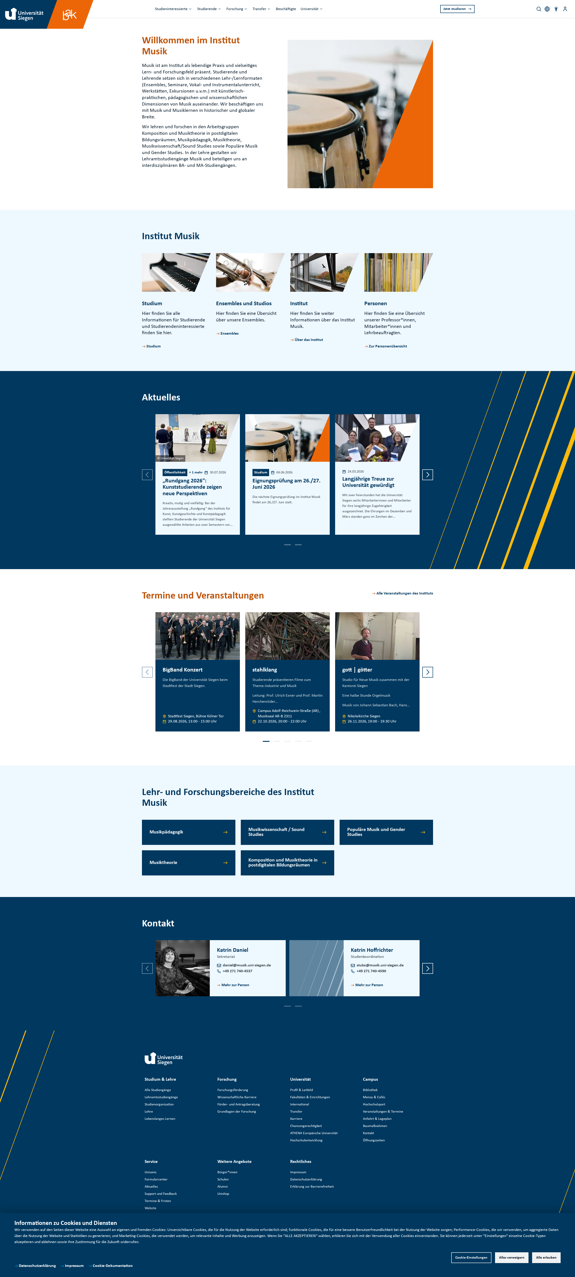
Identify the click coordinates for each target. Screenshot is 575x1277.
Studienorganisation (159, 1104)
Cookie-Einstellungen (471, 1257)
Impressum (74, 1266)
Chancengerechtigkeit (306, 1126)
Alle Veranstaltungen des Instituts (404, 593)
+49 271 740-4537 (237, 971)
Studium (153, 346)
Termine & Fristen (158, 1201)
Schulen (223, 1179)
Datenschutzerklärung (37, 1266)
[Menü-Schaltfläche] (565, 9)
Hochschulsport (374, 1104)
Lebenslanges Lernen (160, 1119)
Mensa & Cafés (374, 1097)
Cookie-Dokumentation (113, 1266)
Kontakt (368, 1133)
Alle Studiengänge (158, 1090)
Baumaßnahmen (375, 1126)
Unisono (150, 1172)
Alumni (222, 1187)
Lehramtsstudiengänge (161, 1097)
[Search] (539, 9)
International (299, 1104)
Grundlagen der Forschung (236, 1112)
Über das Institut (309, 340)
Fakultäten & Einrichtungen (310, 1097)
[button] (556, 9)
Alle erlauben (546, 1257)
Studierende (207, 9)
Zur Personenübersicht (388, 346)
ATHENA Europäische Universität (314, 1133)
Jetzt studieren (454, 9)
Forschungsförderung (232, 1090)
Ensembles (230, 333)
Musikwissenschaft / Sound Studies (276, 832)
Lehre (149, 1112)
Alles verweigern (511, 1257)
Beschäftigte (286, 9)
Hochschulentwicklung (306, 1140)
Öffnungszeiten (374, 1140)
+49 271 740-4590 (371, 971)
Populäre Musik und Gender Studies (376, 832)
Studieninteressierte (171, 9)
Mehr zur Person (235, 985)
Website (150, 1208)
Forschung (234, 9)
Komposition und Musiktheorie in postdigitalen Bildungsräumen (283, 863)
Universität (309, 9)
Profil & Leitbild (301, 1090)
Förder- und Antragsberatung (238, 1104)
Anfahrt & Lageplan (377, 1119)
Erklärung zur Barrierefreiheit (312, 1187)
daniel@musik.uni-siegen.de (247, 965)
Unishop (223, 1194)
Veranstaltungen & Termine (383, 1112)
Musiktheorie (163, 862)
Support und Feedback (161, 1194)
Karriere (296, 1119)
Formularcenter (156, 1179)
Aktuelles (151, 1187)
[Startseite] (164, 1058)
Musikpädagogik (166, 832)
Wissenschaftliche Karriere (237, 1097)
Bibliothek (370, 1090)
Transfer (259, 9)
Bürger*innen (227, 1172)
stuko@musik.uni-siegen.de (380, 965)
